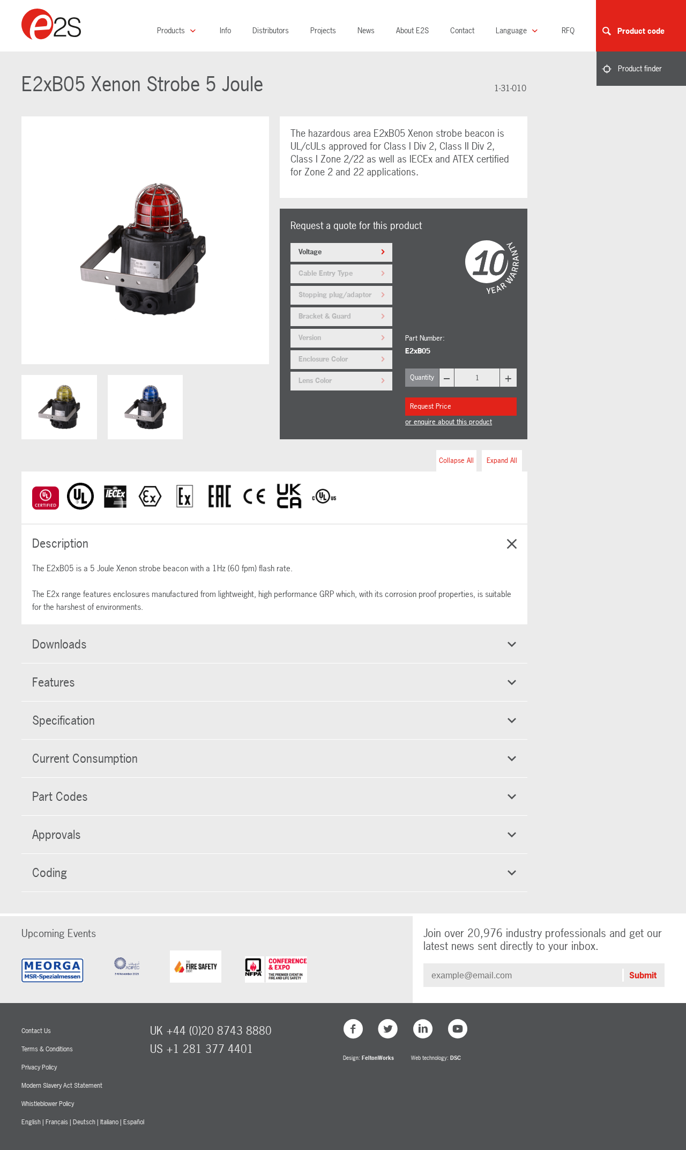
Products (172, 30)
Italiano (109, 1122)
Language (512, 30)
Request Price (430, 406)
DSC (455, 1058)
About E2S (412, 30)
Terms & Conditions (47, 1049)
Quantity (422, 377)
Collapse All (456, 460)
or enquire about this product (448, 421)
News (366, 30)
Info (225, 30)
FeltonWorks (378, 1058)
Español (133, 1122)
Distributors (270, 30)
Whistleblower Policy (47, 1104)
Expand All (502, 460)
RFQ (568, 30)
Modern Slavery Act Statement (61, 1085)
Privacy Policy (39, 1067)
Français (57, 1122)
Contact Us (36, 1031)
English (31, 1122)
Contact (462, 30)
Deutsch (84, 1122)
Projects (323, 30)
